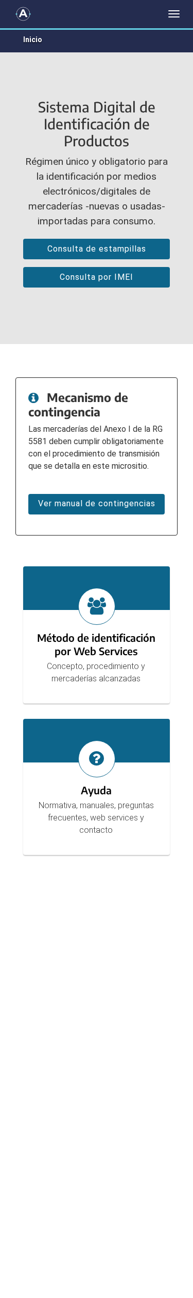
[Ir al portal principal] (23, 14)
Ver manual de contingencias (96, 503)
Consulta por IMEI (96, 277)
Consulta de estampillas (96, 249)
